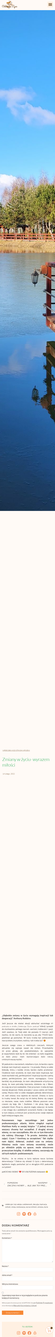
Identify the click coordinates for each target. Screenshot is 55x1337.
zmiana (40, 1207)
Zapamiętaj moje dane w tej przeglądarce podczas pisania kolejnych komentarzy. (25, 1296)
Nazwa (5, 1266)
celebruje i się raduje (13, 1204)
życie (46, 1207)
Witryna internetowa (10, 1284)
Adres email (7, 1275)
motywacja (20, 1207)
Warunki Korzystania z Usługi (25, 1305)
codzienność (27, 1204)
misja (13, 1207)
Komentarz (7, 1238)
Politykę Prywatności (44, 1303)
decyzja (36, 1204)
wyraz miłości (31, 1207)
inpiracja (43, 1204)
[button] (50, 4)
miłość (8, 1207)
